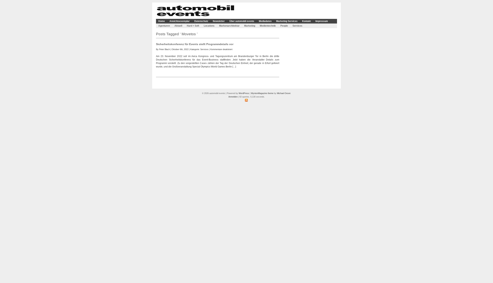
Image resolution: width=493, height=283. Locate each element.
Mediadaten (265, 21)
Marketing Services (287, 21)
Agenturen (164, 25)
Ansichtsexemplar (179, 21)
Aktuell (178, 25)
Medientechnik (268, 25)
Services (297, 25)
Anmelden (233, 97)
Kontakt (306, 21)
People (284, 25)
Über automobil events (241, 21)
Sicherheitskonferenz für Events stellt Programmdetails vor (194, 44)
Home (161, 21)
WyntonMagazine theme (262, 93)
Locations (209, 25)
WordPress (244, 93)
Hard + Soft (193, 25)
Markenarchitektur (229, 25)
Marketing (249, 25)
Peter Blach (164, 49)
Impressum (321, 21)
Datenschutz (201, 21)
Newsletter (219, 21)
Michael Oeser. (284, 93)
